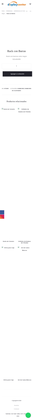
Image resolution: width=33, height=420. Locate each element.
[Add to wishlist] (13, 110)
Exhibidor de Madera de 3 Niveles (24, 242)
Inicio (3, 11)
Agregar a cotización (17, 74)
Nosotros (16, 405)
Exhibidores (9, 11)
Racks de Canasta (8, 241)
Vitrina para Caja (8, 380)
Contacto (16, 409)
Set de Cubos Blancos (24, 380)
